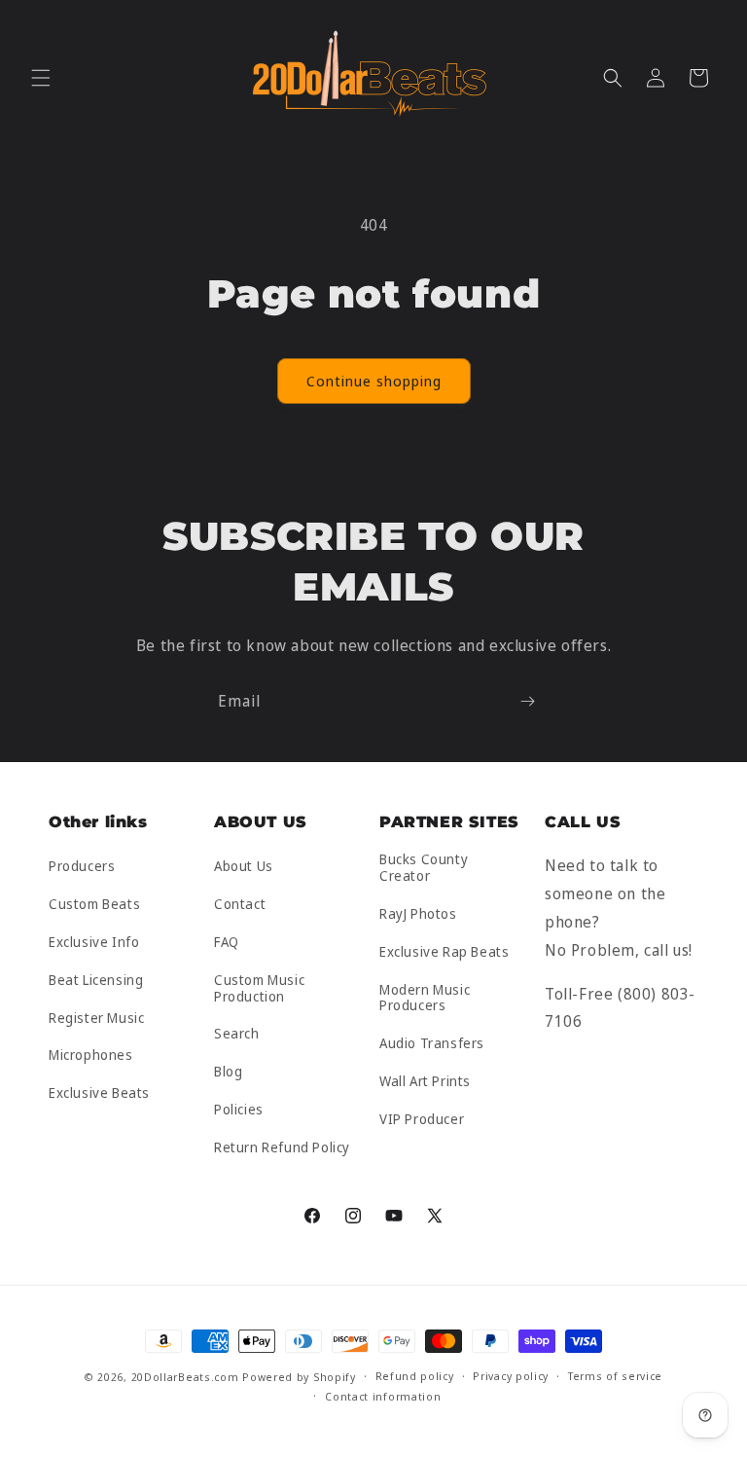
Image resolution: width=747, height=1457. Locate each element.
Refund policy (414, 1375)
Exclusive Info (94, 941)
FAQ (226, 941)
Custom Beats (94, 903)
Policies (239, 1109)
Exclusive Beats (99, 1092)
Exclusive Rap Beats (444, 951)
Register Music (96, 1017)
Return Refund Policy (282, 1147)
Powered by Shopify (299, 1376)
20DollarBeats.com (185, 1376)
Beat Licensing (96, 979)
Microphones (91, 1054)
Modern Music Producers (424, 997)
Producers (82, 866)
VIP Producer (421, 1119)
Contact (240, 903)
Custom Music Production (259, 987)
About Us (243, 866)
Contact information (383, 1396)
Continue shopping (374, 380)
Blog (228, 1071)
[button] (40, 77)
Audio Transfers (431, 1043)
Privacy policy (511, 1375)
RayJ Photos (418, 913)
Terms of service (615, 1375)
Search (237, 1033)
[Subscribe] (527, 701)
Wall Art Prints (425, 1081)
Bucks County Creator (423, 868)
